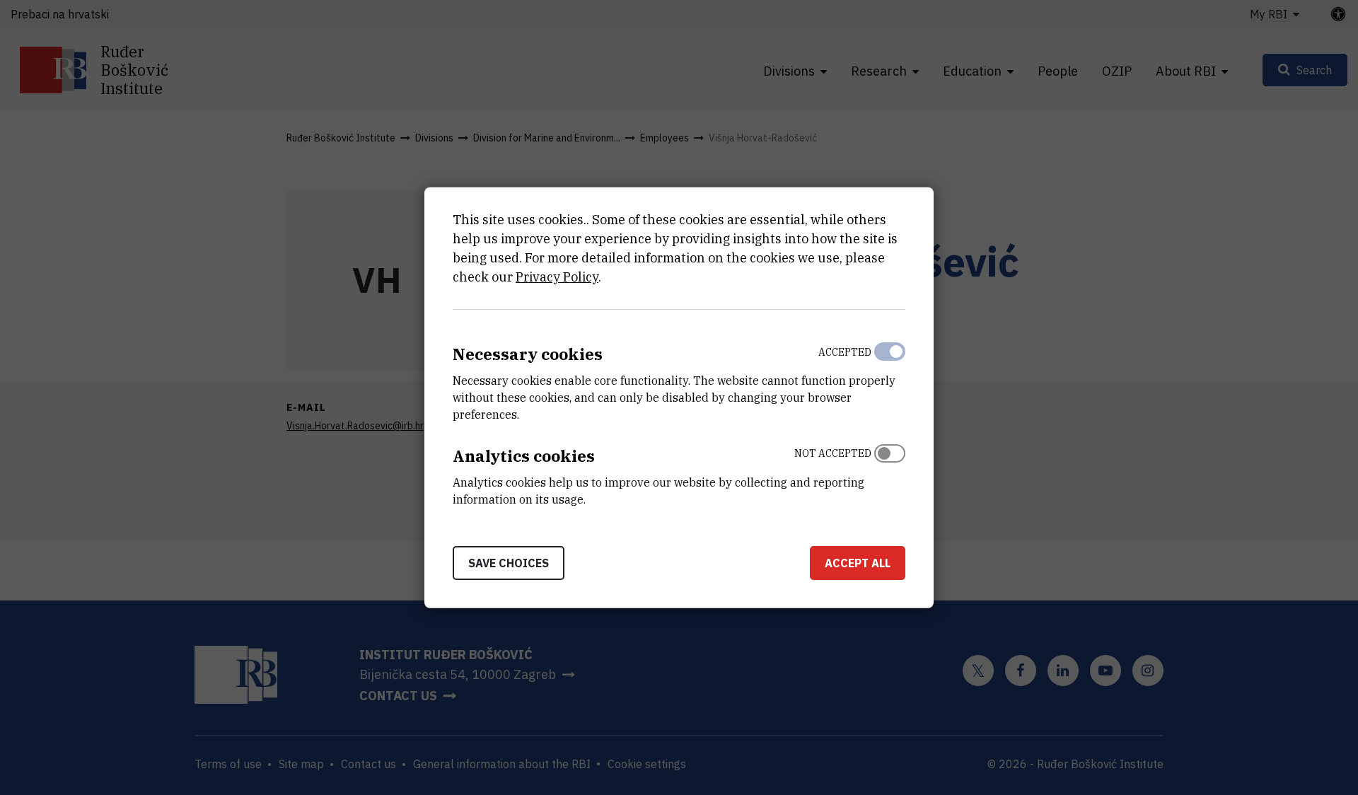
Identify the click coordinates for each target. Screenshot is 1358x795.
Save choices (508, 562)
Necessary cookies (528, 354)
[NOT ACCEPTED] (889, 473)
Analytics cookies (524, 456)
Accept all (857, 562)
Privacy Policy (557, 277)
